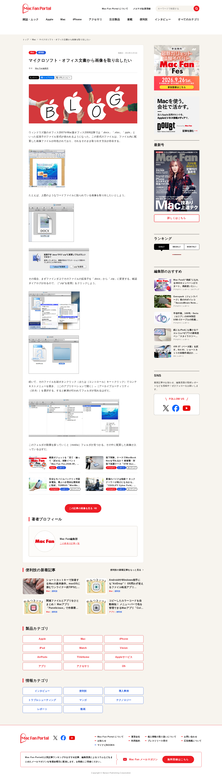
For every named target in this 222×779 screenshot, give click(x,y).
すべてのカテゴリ (188, 19)
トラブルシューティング (42, 700)
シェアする (48, 78)
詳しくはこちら (176, 218)
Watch (83, 648)
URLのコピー (64, 78)
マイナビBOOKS (105, 745)
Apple (49, 19)
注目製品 (114, 19)
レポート (42, 709)
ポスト (35, 78)
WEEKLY (177, 247)
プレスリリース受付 (158, 741)
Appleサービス (124, 657)
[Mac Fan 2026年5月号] (176, 180)
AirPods (42, 657)
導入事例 (124, 691)
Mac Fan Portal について (115, 8)
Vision (124, 648)
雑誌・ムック (31, 19)
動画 (82, 709)
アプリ (42, 666)
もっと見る (125, 570)
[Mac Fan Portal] (37, 8)
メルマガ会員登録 (142, 8)
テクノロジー (123, 700)
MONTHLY (191, 247)
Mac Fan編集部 (41, 68)
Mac (63, 19)
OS (124, 666)
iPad (42, 648)
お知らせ (101, 741)
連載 (129, 19)
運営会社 (135, 736)
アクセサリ (95, 19)
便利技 (144, 19)
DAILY (161, 247)
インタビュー (163, 19)
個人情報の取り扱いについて (162, 736)
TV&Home (83, 657)
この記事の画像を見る (83, 508)
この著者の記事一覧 (70, 543)
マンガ (83, 700)
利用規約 (135, 741)
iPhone (77, 19)
